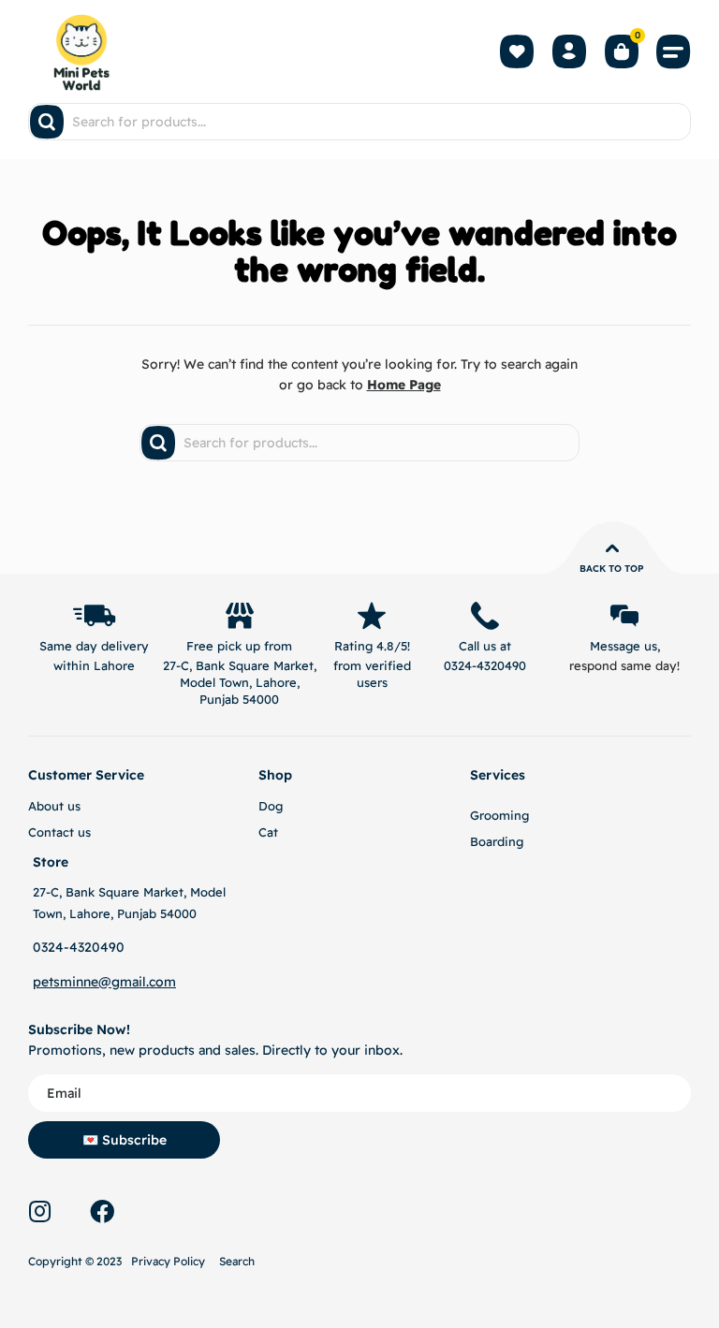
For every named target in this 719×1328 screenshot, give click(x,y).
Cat (268, 832)
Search (237, 1261)
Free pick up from (239, 645)
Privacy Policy (168, 1261)
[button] (674, 51)
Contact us (59, 832)
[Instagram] (39, 1211)
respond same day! (624, 665)
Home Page (404, 384)
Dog (270, 805)
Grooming (499, 815)
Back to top (612, 568)
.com (161, 981)
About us (54, 805)
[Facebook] (102, 1211)
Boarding (496, 841)
